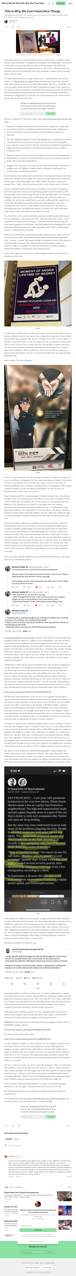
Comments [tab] (8, 1139)
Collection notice (50, 1263)
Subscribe (60, 3)
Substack (29, 1272)
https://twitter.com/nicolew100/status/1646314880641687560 (27, 692)
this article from (54, 119)
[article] (38, 1197)
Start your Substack (33, 1267)
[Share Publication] (53, 3)
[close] (55, 1202)
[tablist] (12, 1139)
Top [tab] (6, 1187)
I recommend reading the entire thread (19, 637)
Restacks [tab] (16, 1139)
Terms (42, 1263)
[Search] (49, 3)
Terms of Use (47, 1234)
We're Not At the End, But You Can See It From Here (44, 1098)
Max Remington (13, 20)
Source (59, 55)
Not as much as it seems (23, 81)
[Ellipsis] (70, 1156)
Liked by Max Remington (16, 1158)
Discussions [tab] (18, 1187)
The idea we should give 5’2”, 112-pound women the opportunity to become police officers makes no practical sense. (28, 1196)
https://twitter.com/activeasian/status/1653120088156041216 (27, 1039)
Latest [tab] (11, 1187)
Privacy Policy (52, 1236)
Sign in (70, 3)
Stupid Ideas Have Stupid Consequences (21, 1192)
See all (8, 1235)
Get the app (47, 1267)
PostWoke (11, 1156)
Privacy (37, 1263)
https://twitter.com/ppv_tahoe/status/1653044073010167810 (27, 1029)
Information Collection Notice (37, 1236)
